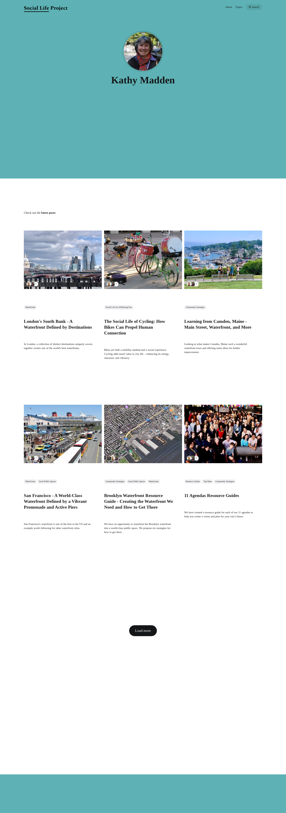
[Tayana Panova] (36, 284)
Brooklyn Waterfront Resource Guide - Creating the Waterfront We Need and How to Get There (138, 501)
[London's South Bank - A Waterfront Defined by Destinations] (63, 260)
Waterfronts (30, 307)
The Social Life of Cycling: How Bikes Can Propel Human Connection (134, 327)
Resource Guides (193, 481)
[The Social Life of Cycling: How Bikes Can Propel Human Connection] (143, 260)
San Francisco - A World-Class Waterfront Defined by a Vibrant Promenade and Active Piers (55, 501)
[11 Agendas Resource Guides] (223, 434)
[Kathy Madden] (32, 284)
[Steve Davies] (109, 458)
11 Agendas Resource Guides (211, 495)
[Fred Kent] (29, 284)
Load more (143, 631)
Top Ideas (207, 481)
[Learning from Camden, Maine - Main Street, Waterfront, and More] (223, 260)
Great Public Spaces (47, 481)
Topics (239, 7)
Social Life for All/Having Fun (119, 307)
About (228, 7)
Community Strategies (195, 307)
